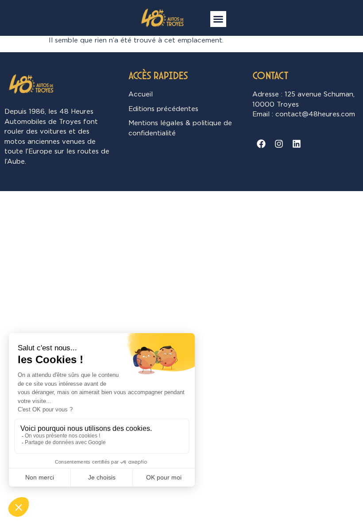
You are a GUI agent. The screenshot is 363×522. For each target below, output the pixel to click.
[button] (218, 19)
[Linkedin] (296, 144)
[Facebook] (261, 144)
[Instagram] (279, 144)
